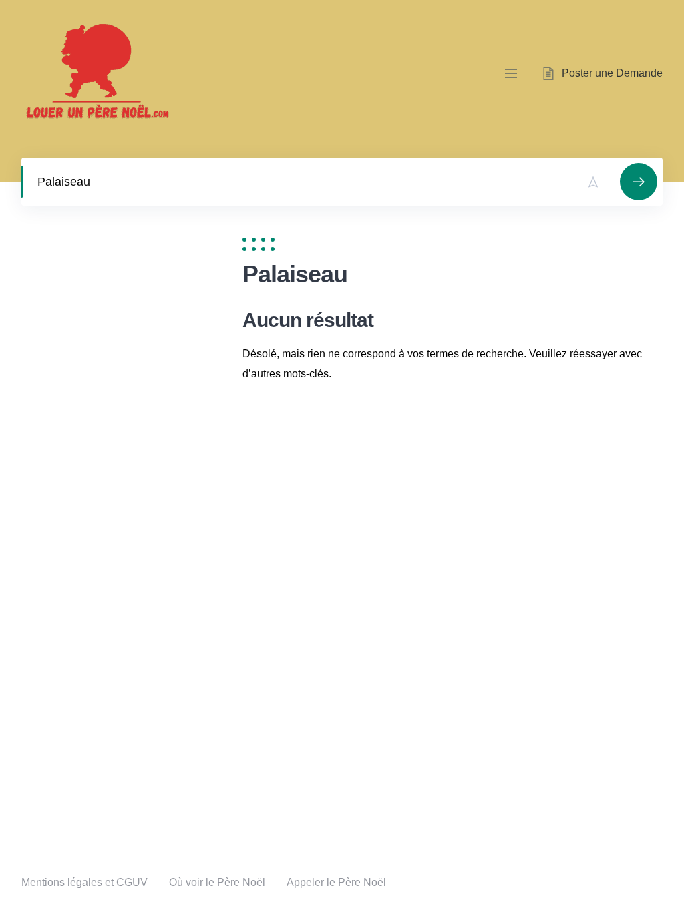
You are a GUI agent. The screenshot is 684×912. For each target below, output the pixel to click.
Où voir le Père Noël (217, 882)
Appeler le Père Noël (336, 882)
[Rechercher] (638, 181)
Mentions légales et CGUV (84, 882)
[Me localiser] (593, 181)
